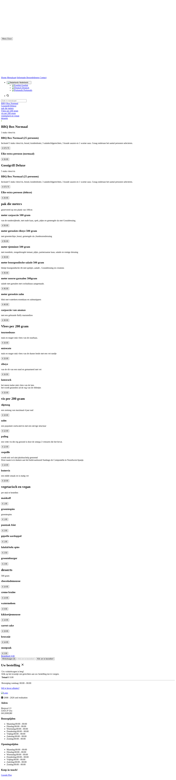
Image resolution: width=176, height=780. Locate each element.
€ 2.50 (4, 553)
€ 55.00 (5, 241)
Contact (43, 77)
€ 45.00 (5, 289)
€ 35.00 (5, 273)
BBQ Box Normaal (9, 103)
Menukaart (11, 77)
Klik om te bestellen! (26, 659)
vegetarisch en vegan (10, 116)
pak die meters (7, 108)
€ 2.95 (4, 531)
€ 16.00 (5, 343)
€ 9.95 (4, 609)
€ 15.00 (5, 358)
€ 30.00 (5, 257)
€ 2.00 (4, 653)
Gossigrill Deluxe (8, 106)
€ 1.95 (4, 504)
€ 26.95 (5, 159)
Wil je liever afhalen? (10, 688)
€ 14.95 (5, 587)
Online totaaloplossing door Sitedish (16, 777)
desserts (4, 118)
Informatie (21, 77)
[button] (88, 121)
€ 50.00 (5, 225)
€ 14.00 (5, 465)
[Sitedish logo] (4, 693)
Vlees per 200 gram (9, 111)
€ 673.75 (5, 148)
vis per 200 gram (8, 113)
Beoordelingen (33, 77)
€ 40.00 (5, 304)
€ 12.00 (5, 431)
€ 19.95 (5, 631)
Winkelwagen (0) (8, 659)
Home (4, 77)
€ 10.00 (5, 415)
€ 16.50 (5, 374)
